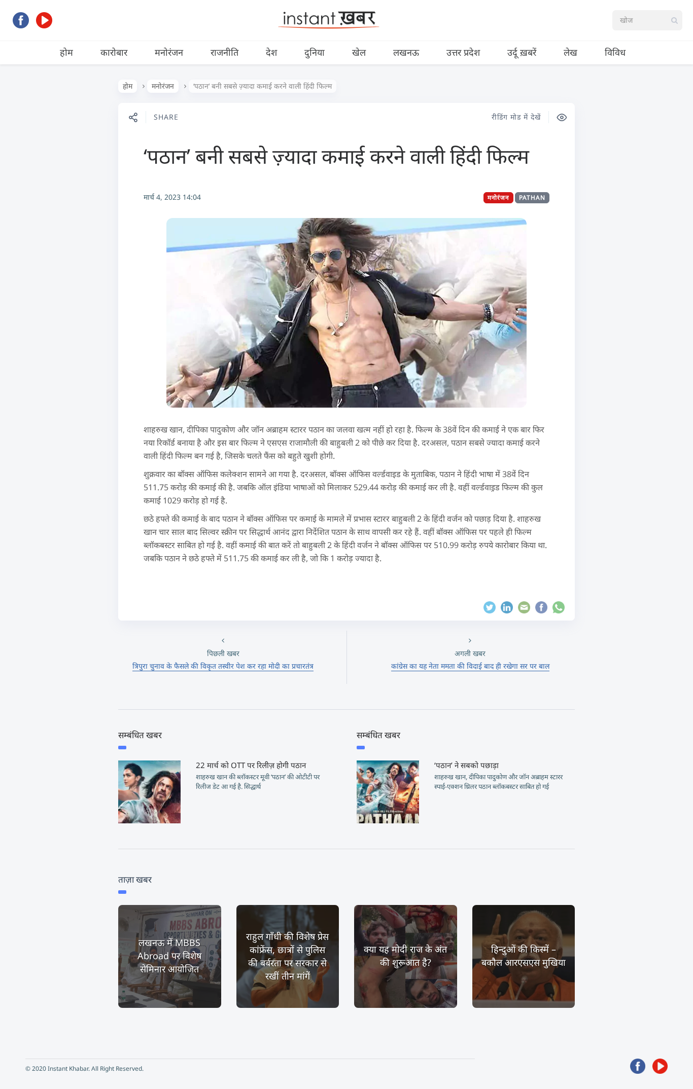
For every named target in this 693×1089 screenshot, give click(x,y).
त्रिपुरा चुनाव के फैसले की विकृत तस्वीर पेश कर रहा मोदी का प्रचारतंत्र (223, 666)
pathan (532, 197)
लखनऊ (406, 52)
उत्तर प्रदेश (463, 52)
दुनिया (314, 52)
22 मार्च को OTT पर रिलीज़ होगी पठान (251, 765)
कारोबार (113, 52)
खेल (359, 52)
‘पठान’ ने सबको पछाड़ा (466, 765)
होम (66, 52)
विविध (615, 52)
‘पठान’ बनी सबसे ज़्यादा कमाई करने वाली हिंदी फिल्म (336, 156)
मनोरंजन (169, 52)
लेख (570, 52)
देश (271, 52)
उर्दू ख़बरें (521, 52)
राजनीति (224, 52)
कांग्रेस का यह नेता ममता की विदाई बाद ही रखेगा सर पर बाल (470, 666)
